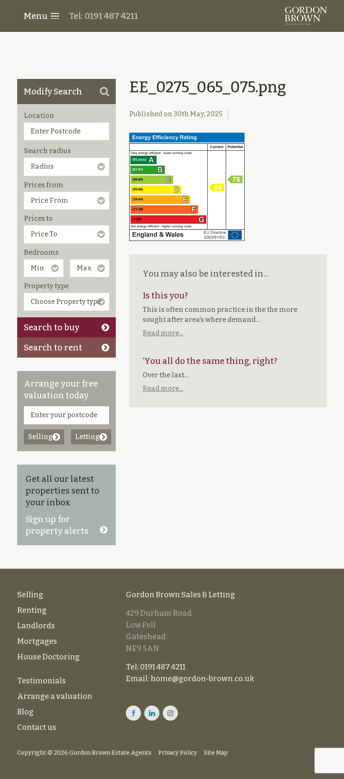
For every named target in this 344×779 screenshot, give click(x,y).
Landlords (36, 625)
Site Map (216, 752)
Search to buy (51, 327)
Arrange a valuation (54, 696)
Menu (35, 16)
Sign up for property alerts (57, 525)
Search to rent (53, 347)
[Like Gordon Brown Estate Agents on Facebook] (133, 713)
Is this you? (165, 295)
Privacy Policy (177, 752)
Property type (46, 286)
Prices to (38, 218)
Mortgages (37, 641)
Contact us (36, 727)
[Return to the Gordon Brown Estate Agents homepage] (306, 16)
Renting (32, 610)
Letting (87, 437)
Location (39, 116)
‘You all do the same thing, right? (210, 361)
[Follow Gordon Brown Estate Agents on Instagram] (170, 713)
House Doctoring (48, 656)
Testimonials (41, 680)
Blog (25, 711)
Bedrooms (41, 252)
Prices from (43, 185)
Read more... (163, 333)
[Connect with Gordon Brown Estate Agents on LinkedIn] (151, 713)
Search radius (47, 151)
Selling (40, 437)
